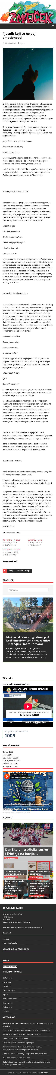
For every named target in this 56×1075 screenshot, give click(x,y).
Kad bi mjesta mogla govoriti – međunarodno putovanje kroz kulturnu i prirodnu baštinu (14, 887)
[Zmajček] (28, 22)
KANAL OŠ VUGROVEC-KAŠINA (16, 684)
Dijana (22, 43)
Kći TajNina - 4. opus (11, 540)
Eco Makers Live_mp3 (23, 812)
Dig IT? (5, 994)
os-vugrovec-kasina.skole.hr (31, 927)
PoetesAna (7, 982)
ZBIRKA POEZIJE (23, 571)
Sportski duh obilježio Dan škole (15, 1038)
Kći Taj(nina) (7, 978)
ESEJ (11, 571)
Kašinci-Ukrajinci (9, 990)
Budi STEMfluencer (10, 999)
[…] (15, 669)
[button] (52, 26)
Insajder (6, 1011)
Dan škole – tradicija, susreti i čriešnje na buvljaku (27, 851)
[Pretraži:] (28, 590)
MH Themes (43, 1072)
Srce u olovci (8, 1003)
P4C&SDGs (7, 986)
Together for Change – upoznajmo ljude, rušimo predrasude (26, 1030)
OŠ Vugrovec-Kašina (9, 812)
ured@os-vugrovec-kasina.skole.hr (16, 922)
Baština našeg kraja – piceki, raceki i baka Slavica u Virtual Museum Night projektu (40, 888)
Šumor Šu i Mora (35, 540)
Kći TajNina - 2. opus (11, 549)
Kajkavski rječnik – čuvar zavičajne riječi (14, 872)
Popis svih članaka (10, 943)
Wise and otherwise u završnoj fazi (40, 872)
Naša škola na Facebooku (16, 949)
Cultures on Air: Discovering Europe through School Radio (25, 1054)
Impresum (7, 939)
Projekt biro (7, 1007)
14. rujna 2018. (10, 43)
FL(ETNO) (7, 817)
